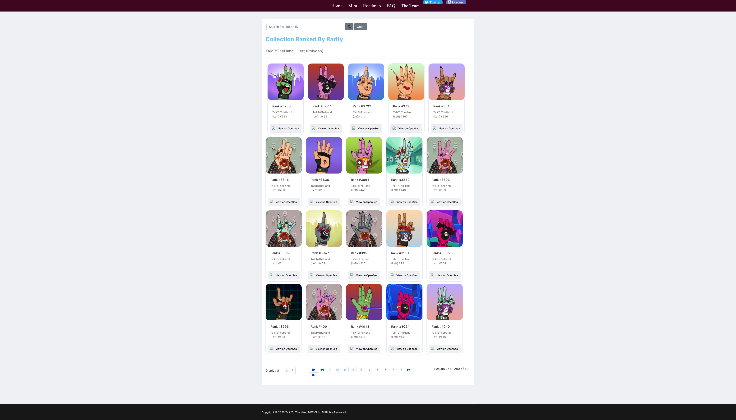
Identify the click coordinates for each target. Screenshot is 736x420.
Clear (361, 27)
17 (392, 370)
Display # (272, 370)
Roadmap (372, 5)
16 (384, 370)
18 (400, 370)
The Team (410, 5)
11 (344, 370)
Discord (457, 2)
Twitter (434, 2)
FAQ (391, 5)
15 (376, 370)
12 (352, 370)
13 (360, 370)
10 (337, 370)
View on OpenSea (288, 128)
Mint (352, 5)
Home (337, 5)
